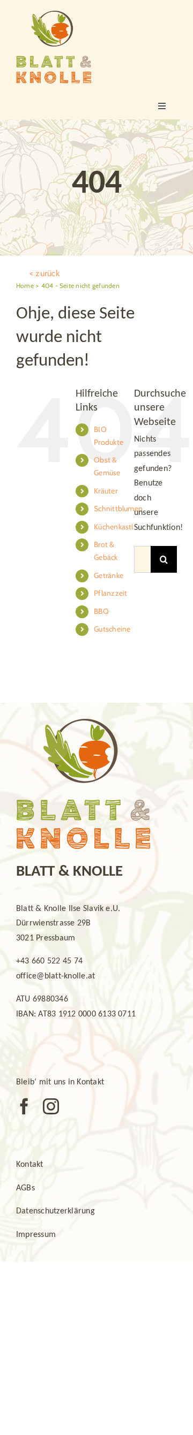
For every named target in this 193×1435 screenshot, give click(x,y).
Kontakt (29, 1164)
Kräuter (105, 491)
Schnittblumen (118, 508)
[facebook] (24, 1106)
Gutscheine (112, 629)
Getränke (108, 575)
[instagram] (51, 1106)
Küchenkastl (113, 527)
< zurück (44, 273)
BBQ (101, 611)
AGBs (25, 1188)
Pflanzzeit (110, 593)
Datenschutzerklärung (55, 1211)
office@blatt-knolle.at (55, 976)
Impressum (36, 1235)
